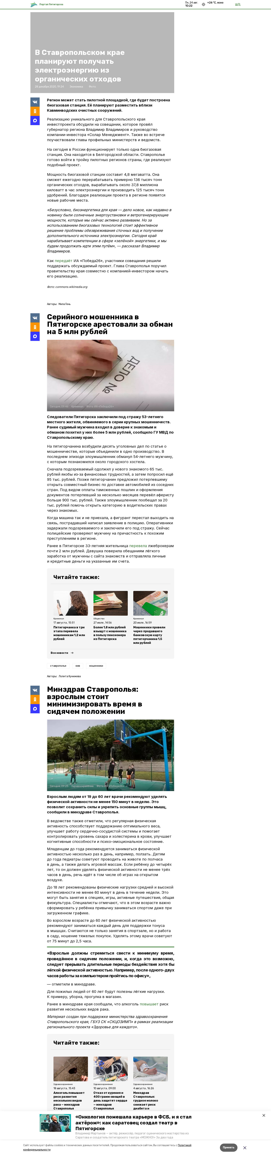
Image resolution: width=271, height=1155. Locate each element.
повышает (149, 1004)
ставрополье (58, 665)
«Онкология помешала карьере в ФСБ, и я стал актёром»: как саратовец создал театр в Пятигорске (133, 1122)
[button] (55, 1123)
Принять (228, 1147)
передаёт (64, 261)
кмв (78, 665)
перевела (138, 546)
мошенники (96, 665)
